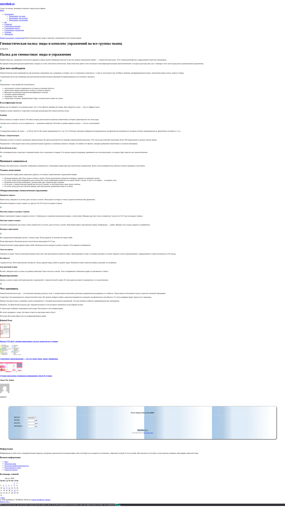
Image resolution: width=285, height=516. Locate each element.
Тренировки (9, 14)
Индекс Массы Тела (148, 432)
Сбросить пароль (10, 470)
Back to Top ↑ (5, 502)
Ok (117, 505)
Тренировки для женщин (18, 20)
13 (9, 488)
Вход (6, 462)
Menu (2, 10)
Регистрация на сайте (12, 468)
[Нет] (120, 505)
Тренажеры (8, 34)
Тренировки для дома (17, 16)
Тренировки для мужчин (18, 18)
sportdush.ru (7, 3)
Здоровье (7, 32)
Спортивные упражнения (14, 30)
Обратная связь (10, 464)
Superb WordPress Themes (40, 500)
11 (4, 488)
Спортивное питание (12, 26)
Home (2, 38)
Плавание (8, 24)
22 (15, 490)
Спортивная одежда (12, 28)
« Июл (2, 498)
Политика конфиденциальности (16, 466)
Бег (5, 22)
